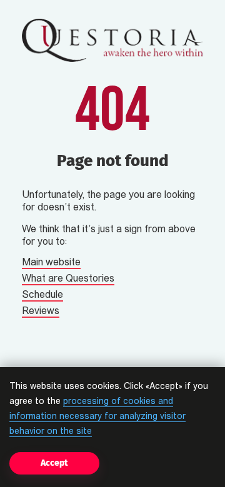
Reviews (40, 312)
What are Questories (68, 279)
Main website (51, 263)
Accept (54, 463)
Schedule (42, 295)
